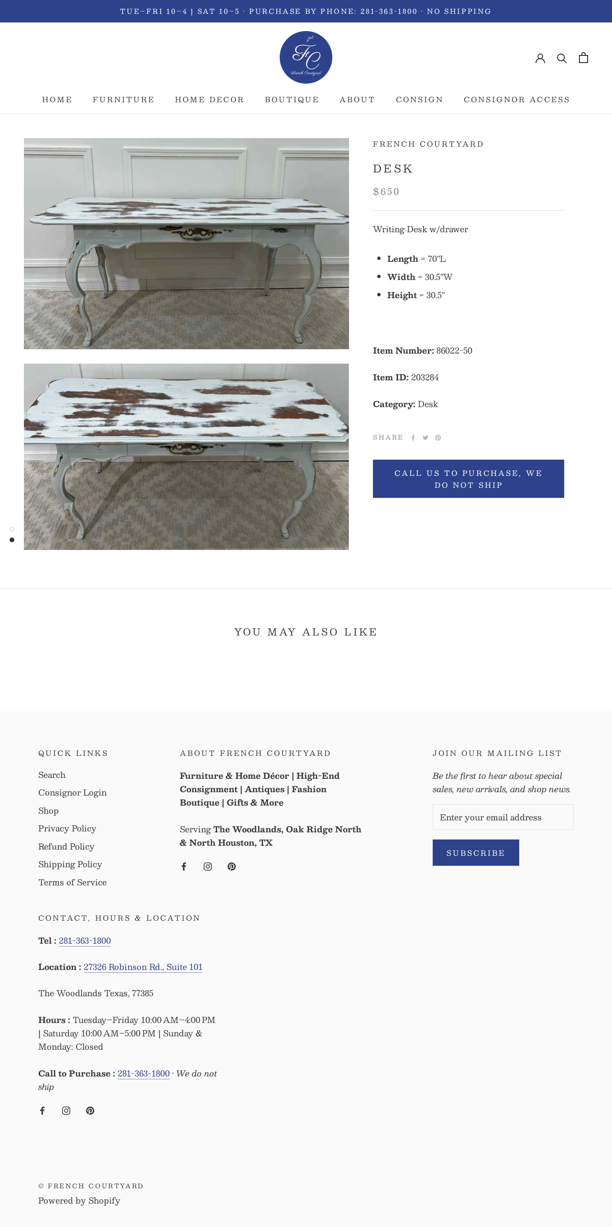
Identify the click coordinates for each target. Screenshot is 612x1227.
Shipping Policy (70, 864)
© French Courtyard (91, 1186)
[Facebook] (413, 438)
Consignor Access (517, 99)
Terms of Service (72, 882)
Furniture (124, 99)
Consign (420, 99)
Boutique (292, 99)
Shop (48, 811)
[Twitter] (425, 438)
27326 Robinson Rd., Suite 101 (143, 966)
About (357, 99)
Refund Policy (66, 846)
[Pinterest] (438, 438)
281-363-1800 (85, 940)
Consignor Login (72, 792)
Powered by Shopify (79, 1200)
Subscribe (476, 853)
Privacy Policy (67, 828)
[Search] (562, 58)
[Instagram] (208, 865)
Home (57, 99)
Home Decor (210, 99)
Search (52, 775)
